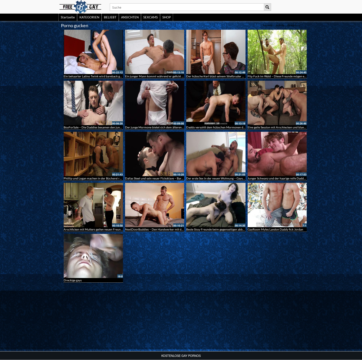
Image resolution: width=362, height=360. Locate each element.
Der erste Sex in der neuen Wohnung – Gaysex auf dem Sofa (224, 178)
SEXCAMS (150, 17)
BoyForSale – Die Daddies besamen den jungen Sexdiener (101, 127)
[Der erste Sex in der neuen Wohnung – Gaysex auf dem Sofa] (216, 154)
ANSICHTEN (130, 17)
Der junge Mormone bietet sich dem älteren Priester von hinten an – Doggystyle (176, 127)
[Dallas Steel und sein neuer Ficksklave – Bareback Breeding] (154, 154)
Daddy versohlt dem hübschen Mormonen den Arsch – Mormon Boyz (231, 127)
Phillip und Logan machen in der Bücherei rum (94, 178)
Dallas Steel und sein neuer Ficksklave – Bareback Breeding (163, 178)
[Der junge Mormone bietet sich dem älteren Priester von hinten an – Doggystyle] (154, 103)
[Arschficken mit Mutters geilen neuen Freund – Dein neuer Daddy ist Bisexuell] (93, 205)
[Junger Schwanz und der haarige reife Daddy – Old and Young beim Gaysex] (277, 154)
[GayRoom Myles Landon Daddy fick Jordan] (277, 205)
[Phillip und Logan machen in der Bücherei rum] (93, 154)
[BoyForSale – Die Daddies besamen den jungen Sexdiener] (93, 103)
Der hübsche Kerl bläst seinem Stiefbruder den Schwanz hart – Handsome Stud (237, 76)
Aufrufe (280, 25)
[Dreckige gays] (93, 256)
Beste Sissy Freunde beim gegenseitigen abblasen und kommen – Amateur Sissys (238, 229)
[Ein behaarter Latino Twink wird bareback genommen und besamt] (93, 52)
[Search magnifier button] (267, 7)
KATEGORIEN (89, 17)
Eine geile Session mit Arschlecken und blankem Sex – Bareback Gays (292, 127)
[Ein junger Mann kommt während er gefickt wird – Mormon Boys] (154, 52)
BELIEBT (110, 17)
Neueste (268, 25)
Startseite (68, 17)
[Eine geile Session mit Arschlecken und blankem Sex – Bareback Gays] (277, 103)
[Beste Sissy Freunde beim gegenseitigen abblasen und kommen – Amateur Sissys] (216, 205)
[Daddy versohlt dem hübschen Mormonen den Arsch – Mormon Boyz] (216, 103)
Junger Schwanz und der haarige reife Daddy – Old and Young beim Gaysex (296, 178)
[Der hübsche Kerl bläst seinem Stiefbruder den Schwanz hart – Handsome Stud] (216, 52)
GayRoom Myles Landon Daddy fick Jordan (275, 229)
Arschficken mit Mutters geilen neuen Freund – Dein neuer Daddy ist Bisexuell (114, 229)
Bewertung (293, 25)
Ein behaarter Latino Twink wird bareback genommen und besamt (106, 76)
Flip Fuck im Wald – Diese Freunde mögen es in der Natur (285, 76)
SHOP (166, 17)
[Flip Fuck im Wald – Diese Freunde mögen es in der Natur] (277, 52)
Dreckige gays (73, 280)
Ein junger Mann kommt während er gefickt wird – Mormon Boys (167, 76)
